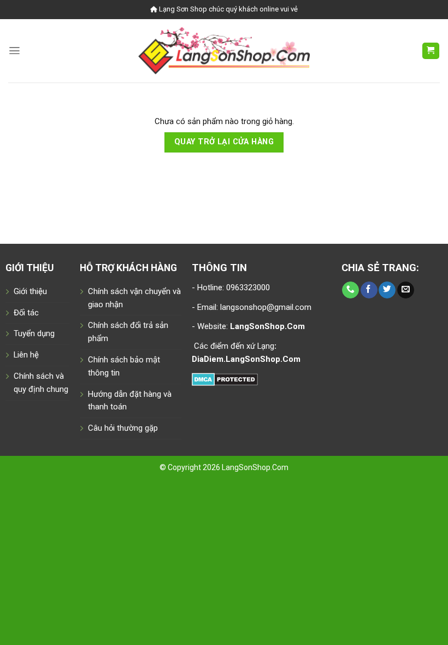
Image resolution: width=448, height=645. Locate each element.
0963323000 (247, 287)
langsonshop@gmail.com (265, 307)
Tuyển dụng (34, 333)
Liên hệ (26, 355)
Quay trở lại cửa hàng (224, 141)
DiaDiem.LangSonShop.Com (246, 359)
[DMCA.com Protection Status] (225, 379)
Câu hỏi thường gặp (123, 428)
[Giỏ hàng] (430, 51)
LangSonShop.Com (255, 467)
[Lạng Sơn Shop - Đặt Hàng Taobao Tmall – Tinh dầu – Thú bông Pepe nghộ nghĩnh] (224, 51)
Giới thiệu (30, 291)
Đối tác (26, 313)
